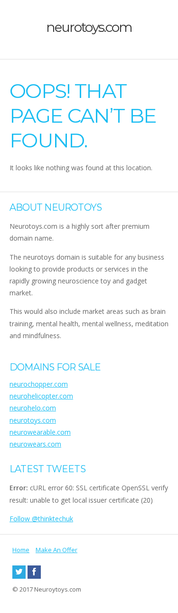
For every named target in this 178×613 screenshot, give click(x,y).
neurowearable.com (40, 432)
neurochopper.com (38, 384)
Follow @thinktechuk (41, 518)
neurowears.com (35, 443)
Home (20, 549)
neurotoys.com (89, 27)
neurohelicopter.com (41, 395)
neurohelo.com (32, 407)
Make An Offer (56, 549)
